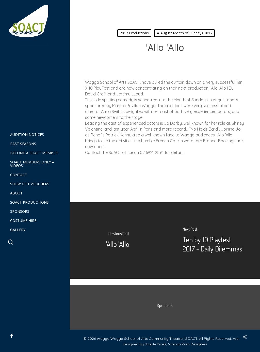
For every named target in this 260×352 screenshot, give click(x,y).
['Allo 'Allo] (117, 240)
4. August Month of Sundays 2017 (184, 33)
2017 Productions (134, 33)
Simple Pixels (155, 344)
